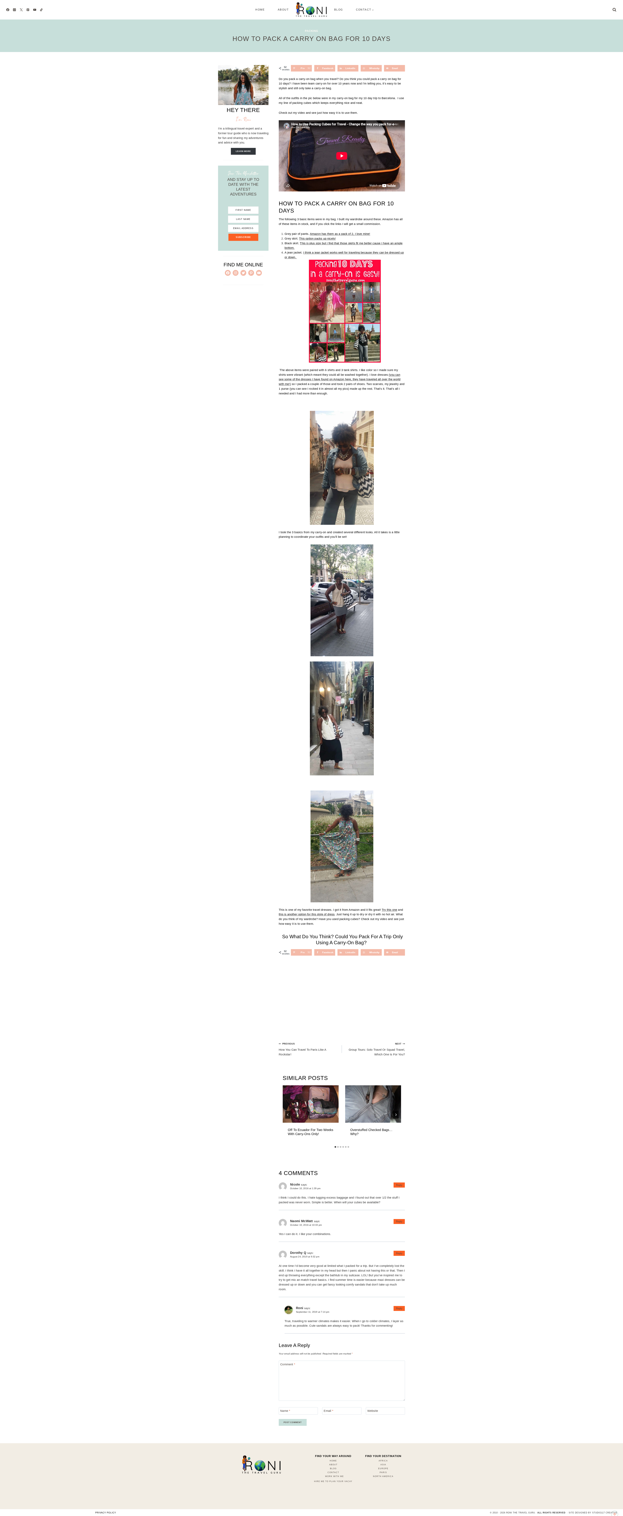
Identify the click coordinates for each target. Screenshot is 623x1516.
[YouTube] (35, 10)
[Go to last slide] (287, 1115)
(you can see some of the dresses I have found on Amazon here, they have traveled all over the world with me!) (339, 379)
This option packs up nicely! (317, 238)
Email (328, 1410)
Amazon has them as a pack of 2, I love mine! (340, 233)
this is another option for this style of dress (307, 914)
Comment (287, 1364)
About (283, 9)
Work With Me (334, 1476)
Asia (383, 1465)
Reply (399, 1185)
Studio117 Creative (604, 1512)
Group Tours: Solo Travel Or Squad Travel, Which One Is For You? (377, 1049)
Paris (383, 1472)
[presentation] (311, 1104)
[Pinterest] (28, 10)
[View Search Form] (614, 9)
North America (383, 1476)
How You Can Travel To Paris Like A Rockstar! (302, 1049)
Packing (311, 31)
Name (285, 1410)
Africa (383, 1461)
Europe (383, 1468)
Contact (333, 1472)
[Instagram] (14, 10)
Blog (338, 9)
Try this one (389, 909)
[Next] (395, 1115)
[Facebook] (8, 10)
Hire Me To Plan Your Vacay (333, 1481)
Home (260, 9)
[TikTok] (41, 10)
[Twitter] (21, 10)
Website (372, 1410)
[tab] (335, 1147)
